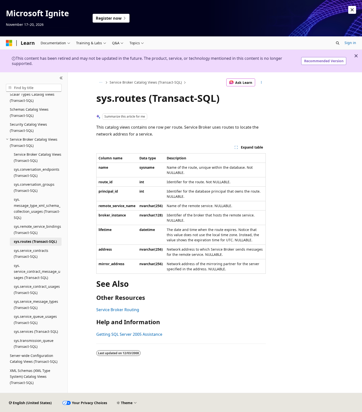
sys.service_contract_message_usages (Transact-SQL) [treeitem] (37, 271)
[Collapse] (61, 78)
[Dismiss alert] (352, 10)
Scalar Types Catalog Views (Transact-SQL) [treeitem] (32, 97)
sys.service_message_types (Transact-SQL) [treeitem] (36, 304)
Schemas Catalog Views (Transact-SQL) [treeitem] (29, 112)
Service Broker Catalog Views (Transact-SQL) (146, 82)
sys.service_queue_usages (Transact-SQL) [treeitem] (35, 319)
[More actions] (261, 82)
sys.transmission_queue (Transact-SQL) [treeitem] (33, 343)
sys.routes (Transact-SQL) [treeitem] (35, 241)
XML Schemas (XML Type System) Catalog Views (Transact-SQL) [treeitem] (30, 376)
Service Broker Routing (117, 309)
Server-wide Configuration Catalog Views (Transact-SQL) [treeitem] (33, 358)
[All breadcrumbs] (100, 82)
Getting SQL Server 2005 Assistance (129, 334)
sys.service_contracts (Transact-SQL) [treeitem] (31, 253)
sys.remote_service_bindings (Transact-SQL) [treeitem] (37, 229)
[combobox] (34, 88)
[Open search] (338, 43)
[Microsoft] (9, 43)
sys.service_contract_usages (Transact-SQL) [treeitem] (37, 289)
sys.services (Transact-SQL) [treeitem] (36, 331)
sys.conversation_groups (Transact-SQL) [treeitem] (34, 187)
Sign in (350, 42)
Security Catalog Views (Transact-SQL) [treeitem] (28, 127)
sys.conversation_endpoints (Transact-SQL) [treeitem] (36, 172)
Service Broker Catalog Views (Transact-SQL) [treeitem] (37, 157)
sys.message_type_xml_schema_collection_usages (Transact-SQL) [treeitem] (37, 208)
